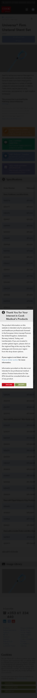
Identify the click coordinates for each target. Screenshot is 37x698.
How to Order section (10, 360)
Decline (8, 385)
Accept (21, 385)
